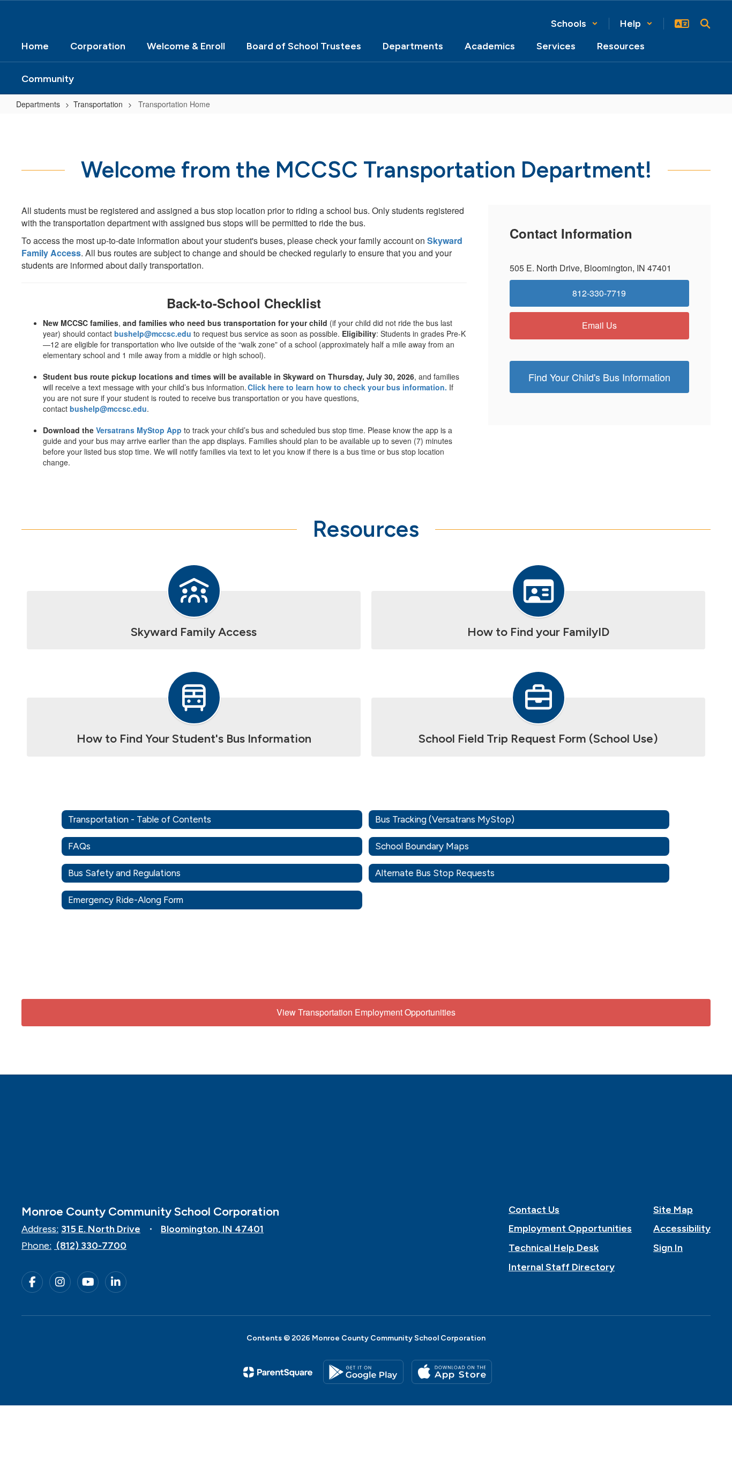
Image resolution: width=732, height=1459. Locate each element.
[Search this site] (705, 23)
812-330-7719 (599, 293)
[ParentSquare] (278, 1372)
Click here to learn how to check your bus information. (347, 387)
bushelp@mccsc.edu (152, 333)
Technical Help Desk (554, 1248)
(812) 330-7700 (91, 1245)
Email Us (599, 325)
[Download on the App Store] (452, 1372)
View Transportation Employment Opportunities (366, 1012)
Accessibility (682, 1228)
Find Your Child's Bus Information (599, 377)
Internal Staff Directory (562, 1267)
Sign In (668, 1248)
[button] (574, 23)
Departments (38, 104)
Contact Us (534, 1210)
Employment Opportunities (570, 1228)
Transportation (98, 104)
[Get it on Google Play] (363, 1372)
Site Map (673, 1210)
